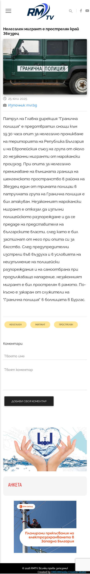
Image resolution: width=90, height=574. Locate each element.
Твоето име (14, 356)
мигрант (40, 324)
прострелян (66, 324)
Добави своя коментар (29, 401)
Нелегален (15, 324)
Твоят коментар (18, 370)
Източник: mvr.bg (22, 105)
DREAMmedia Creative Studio (68, 572)
